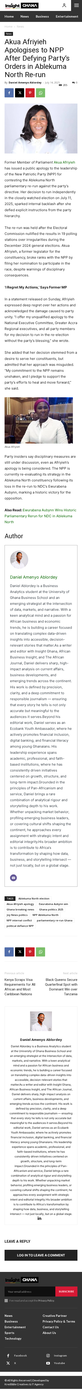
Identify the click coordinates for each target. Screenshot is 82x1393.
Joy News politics (17, 915)
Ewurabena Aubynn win (53, 904)
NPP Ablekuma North (46, 915)
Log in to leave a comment (41, 1255)
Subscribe (66, 1291)
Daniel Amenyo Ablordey (25, 82)
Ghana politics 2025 (51, 909)
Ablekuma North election (33, 898)
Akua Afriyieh (64, 162)
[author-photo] (41, 1023)
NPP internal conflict (19, 920)
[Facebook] (9, 92)
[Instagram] (48, 1355)
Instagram (60, 1355)
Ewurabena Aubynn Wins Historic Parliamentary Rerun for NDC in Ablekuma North (40, 516)
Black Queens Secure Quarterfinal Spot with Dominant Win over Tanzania (61, 987)
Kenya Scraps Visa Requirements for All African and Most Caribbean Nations (20, 987)
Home (9, 27)
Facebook (20, 1355)
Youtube (59, 1363)
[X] (19, 92)
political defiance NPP (20, 926)
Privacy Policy (46, 1300)
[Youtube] (48, 1363)
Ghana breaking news (20, 909)
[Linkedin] (41, 1218)
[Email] (13, 877)
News (20, 27)
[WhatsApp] (40, 92)
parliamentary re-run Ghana (54, 920)
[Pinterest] (30, 92)
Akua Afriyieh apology (20, 904)
